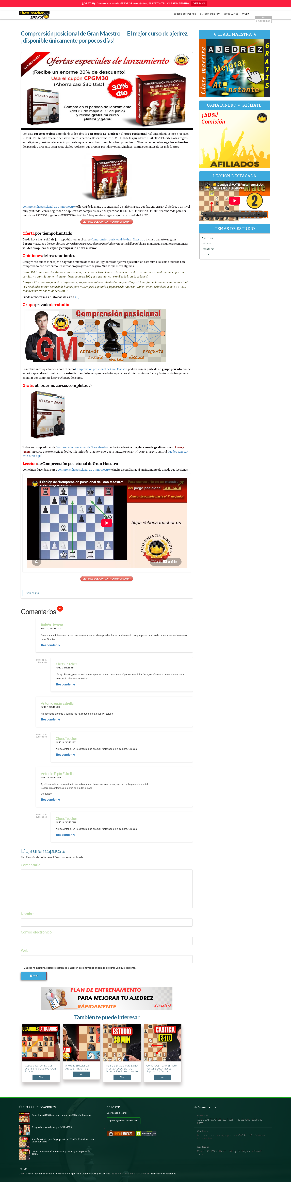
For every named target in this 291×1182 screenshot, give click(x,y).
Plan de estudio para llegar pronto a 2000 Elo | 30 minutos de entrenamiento (122, 1068)
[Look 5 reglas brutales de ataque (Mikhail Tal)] (24, 1129)
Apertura (207, 238)
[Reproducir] (205, 214)
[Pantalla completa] (264, 214)
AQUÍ (78, 297)
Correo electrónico (36, 932)
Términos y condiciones (163, 1173)
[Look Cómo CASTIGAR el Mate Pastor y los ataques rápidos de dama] (24, 1154)
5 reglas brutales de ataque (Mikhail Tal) (77, 1067)
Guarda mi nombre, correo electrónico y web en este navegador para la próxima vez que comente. (80, 967)
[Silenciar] (259, 214)
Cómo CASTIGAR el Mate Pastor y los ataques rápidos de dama (161, 1068)
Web (24, 951)
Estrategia (208, 249)
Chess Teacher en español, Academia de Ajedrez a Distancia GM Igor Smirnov (68, 1173)
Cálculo (206, 243)
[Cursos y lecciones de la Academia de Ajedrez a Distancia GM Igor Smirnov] (34, 15)
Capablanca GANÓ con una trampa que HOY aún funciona (40, 1068)
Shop (23, 1168)
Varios (205, 254)
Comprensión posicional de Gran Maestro (49, 206)
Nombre (28, 914)
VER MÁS (199, 3)
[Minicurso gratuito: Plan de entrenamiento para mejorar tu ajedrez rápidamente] (107, 998)
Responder (49, 645)
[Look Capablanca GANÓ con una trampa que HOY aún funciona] (24, 1117)
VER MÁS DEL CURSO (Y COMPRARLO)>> (107, 221)
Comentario (31, 865)
